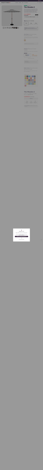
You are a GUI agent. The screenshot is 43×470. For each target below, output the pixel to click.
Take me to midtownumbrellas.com (21, 236)
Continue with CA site (21, 239)
